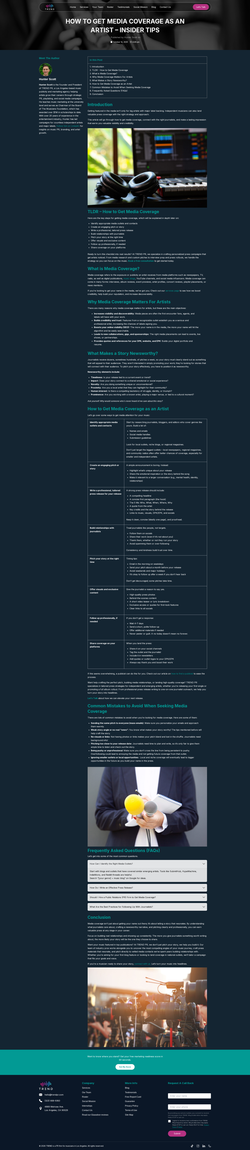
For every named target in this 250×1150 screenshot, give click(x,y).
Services (84, 7)
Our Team (86, 1092)
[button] (201, 7)
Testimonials (123, 7)
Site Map (129, 1115)
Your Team (97, 7)
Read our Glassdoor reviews (95, 1115)
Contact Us (165, 7)
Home (73, 7)
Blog (153, 7)
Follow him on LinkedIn (68, 126)
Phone (170, 1103)
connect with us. (143, 963)
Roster (110, 7)
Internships (87, 1106)
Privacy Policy (131, 1106)
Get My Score (125, 1067)
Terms (180, 1127)
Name (170, 1092)
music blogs (129, 278)
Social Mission (140, 7)
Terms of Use (131, 1110)
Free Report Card (133, 1097)
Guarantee (130, 1101)
